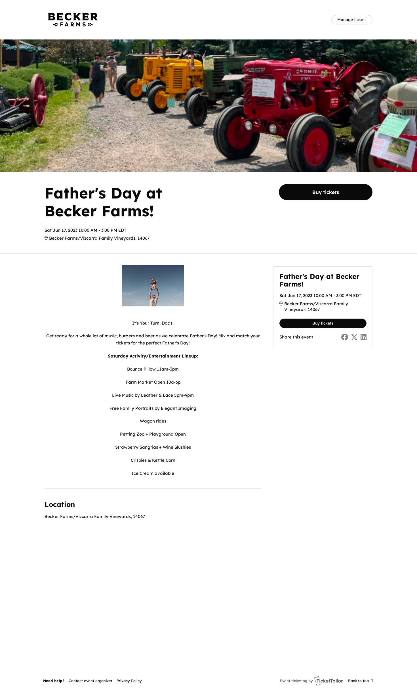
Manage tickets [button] (352, 19)
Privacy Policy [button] (129, 680)
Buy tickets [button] (325, 192)
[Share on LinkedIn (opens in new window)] (364, 337)
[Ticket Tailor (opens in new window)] (328, 680)
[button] (90, 680)
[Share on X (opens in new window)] (354, 337)
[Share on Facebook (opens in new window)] (344, 337)
